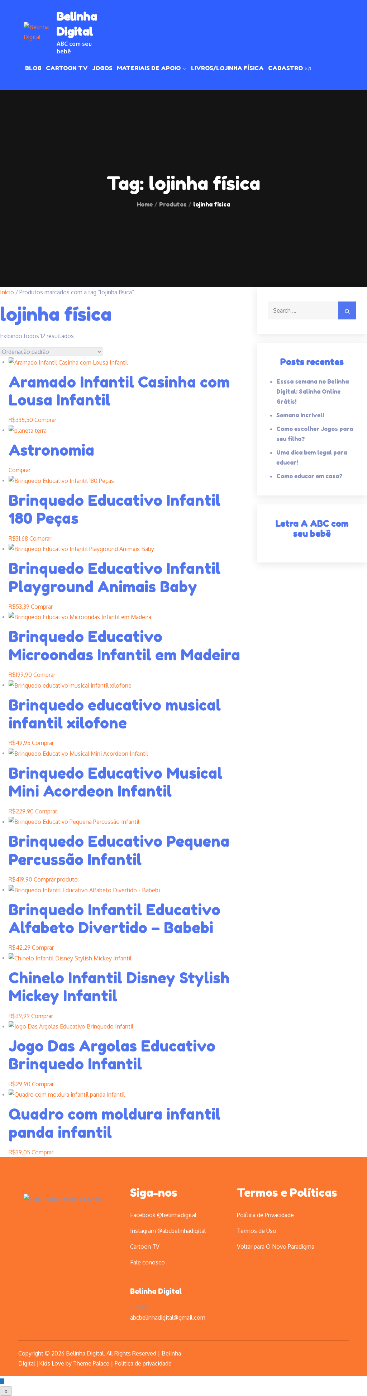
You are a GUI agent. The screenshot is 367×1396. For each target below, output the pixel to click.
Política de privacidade (143, 1363)
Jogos (102, 68)
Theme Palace (91, 1363)
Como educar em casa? (309, 476)
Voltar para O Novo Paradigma (275, 1246)
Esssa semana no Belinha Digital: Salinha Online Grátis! (312, 391)
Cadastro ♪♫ (289, 68)
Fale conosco (147, 1262)
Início (7, 292)
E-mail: (138, 1307)
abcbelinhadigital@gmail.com (167, 1317)
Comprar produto (56, 879)
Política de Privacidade (265, 1215)
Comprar (45, 419)
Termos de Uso (256, 1230)
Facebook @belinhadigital (163, 1215)
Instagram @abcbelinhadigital (168, 1230)
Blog (33, 68)
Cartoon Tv (67, 68)
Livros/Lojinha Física (227, 68)
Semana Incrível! (300, 415)
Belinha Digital (156, 1291)
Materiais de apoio (149, 68)
